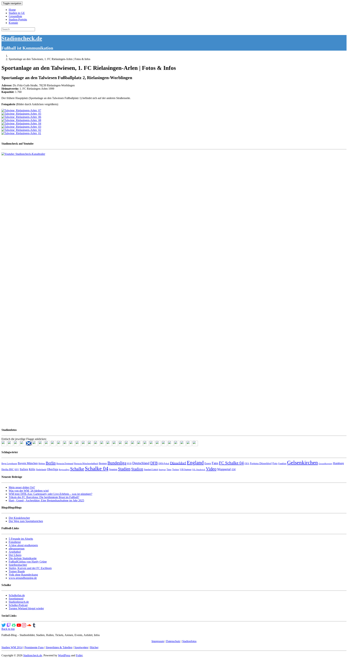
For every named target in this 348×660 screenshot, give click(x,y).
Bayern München (28, 463)
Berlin (51, 463)
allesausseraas (16, 548)
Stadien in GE (17, 13)
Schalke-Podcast (18, 605)
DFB (154, 463)
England (195, 462)
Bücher (94, 647)
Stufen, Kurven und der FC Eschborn (30, 568)
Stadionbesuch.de (19, 601)
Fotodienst (15, 542)
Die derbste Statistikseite (23, 558)
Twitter (175, 469)
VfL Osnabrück (198, 470)
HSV (16, 469)
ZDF (233, 469)
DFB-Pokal (163, 463)
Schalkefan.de (17, 595)
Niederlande (41, 469)
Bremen (103, 463)
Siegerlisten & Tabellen (59, 647)
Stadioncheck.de (21, 38)
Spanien (113, 469)
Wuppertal (224, 469)
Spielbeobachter (18, 564)
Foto (274, 463)
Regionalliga (64, 470)
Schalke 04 (96, 468)
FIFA (247, 463)
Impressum (158, 641)
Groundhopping (325, 464)
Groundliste (15, 16)
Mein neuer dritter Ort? (22, 487)
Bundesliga (116, 462)
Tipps (169, 469)
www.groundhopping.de (23, 577)
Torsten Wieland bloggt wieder (26, 608)
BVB (129, 463)
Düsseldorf (178, 463)
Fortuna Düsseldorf (261, 463)
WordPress (64, 655)
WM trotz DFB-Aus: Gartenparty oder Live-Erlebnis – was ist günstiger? (50, 493)
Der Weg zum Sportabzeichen (26, 521)
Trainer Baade (17, 571)
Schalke (77, 468)
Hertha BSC (7, 469)
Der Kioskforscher (19, 517)
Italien (24, 469)
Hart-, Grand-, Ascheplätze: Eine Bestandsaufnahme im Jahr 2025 (46, 500)
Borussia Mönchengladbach (86, 463)
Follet (79, 655)
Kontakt (13, 22)
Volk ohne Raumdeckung (23, 574)
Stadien (124, 468)
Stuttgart (162, 470)
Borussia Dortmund (64, 463)
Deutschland (141, 463)
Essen (207, 463)
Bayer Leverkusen (9, 463)
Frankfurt (282, 463)
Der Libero (15, 555)
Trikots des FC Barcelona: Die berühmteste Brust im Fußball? (44, 497)
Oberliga (52, 469)
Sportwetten (81, 647)
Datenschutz (173, 641)
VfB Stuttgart (185, 469)
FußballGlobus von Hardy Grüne (28, 561)
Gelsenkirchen (302, 462)
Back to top (8, 628)
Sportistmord (16, 598)
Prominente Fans (34, 647)
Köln (32, 469)
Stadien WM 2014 (11, 647)
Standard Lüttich (151, 469)
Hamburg (338, 463)
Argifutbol (15, 551)
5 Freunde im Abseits (21, 538)
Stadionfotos (189, 641)
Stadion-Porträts (18, 19)
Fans (215, 463)
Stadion (137, 469)
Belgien (41, 463)
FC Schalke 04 (231, 463)
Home (12, 9)
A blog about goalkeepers (23, 545)
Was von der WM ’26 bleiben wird (29, 490)
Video (211, 468)
